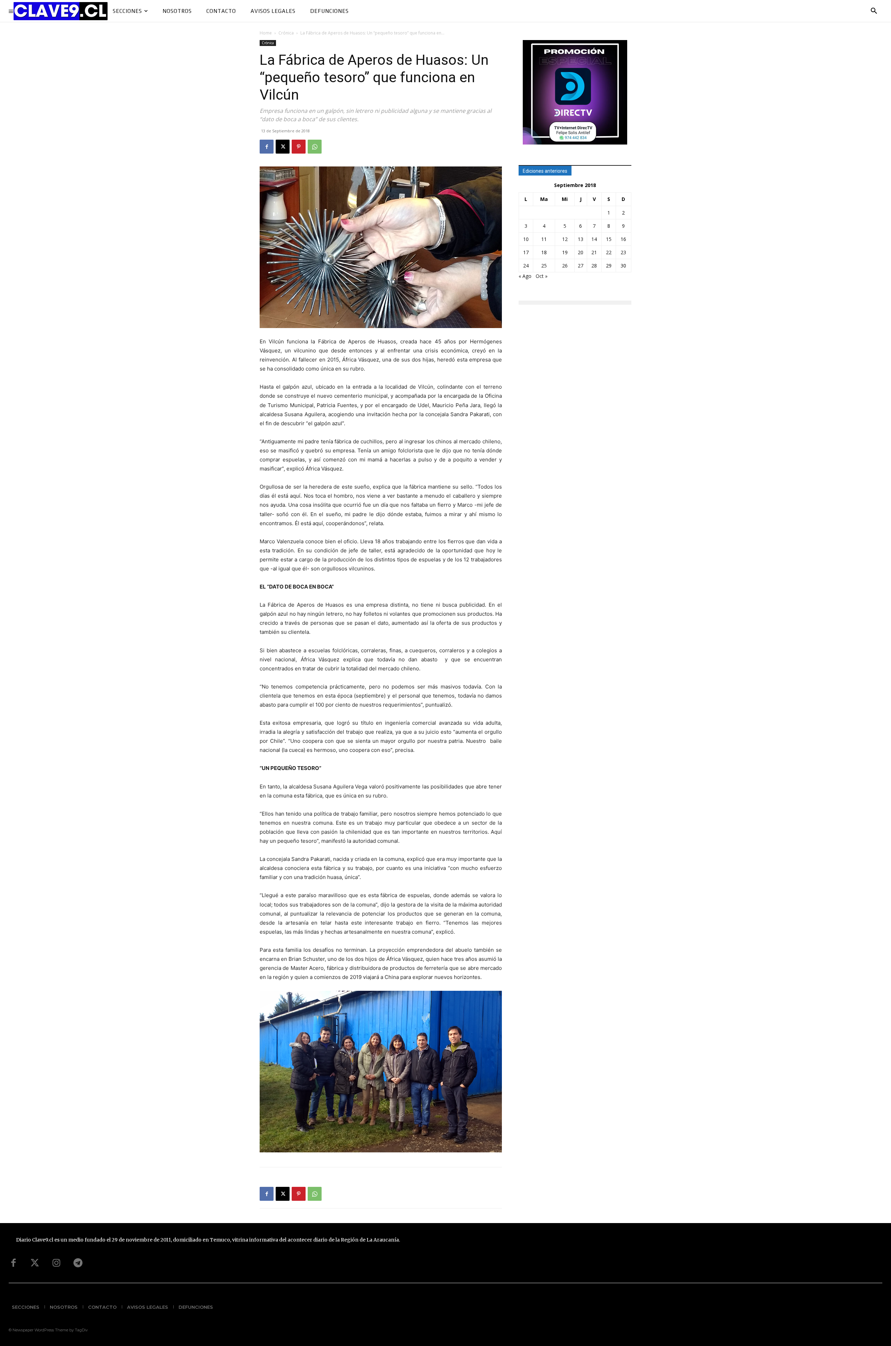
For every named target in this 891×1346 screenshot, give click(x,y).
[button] (874, 11)
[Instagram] (56, 1263)
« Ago (525, 276)
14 (594, 239)
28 (594, 265)
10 (526, 239)
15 (609, 239)
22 (609, 252)
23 (623, 252)
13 (580, 239)
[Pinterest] (299, 147)
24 (526, 265)
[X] (283, 147)
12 (565, 239)
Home (266, 33)
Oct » (541, 276)
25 (544, 265)
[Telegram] (77, 1263)
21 (594, 252)
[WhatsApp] (315, 147)
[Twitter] (34, 1263)
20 (580, 252)
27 (580, 265)
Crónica (286, 33)
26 (565, 265)
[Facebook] (267, 147)
